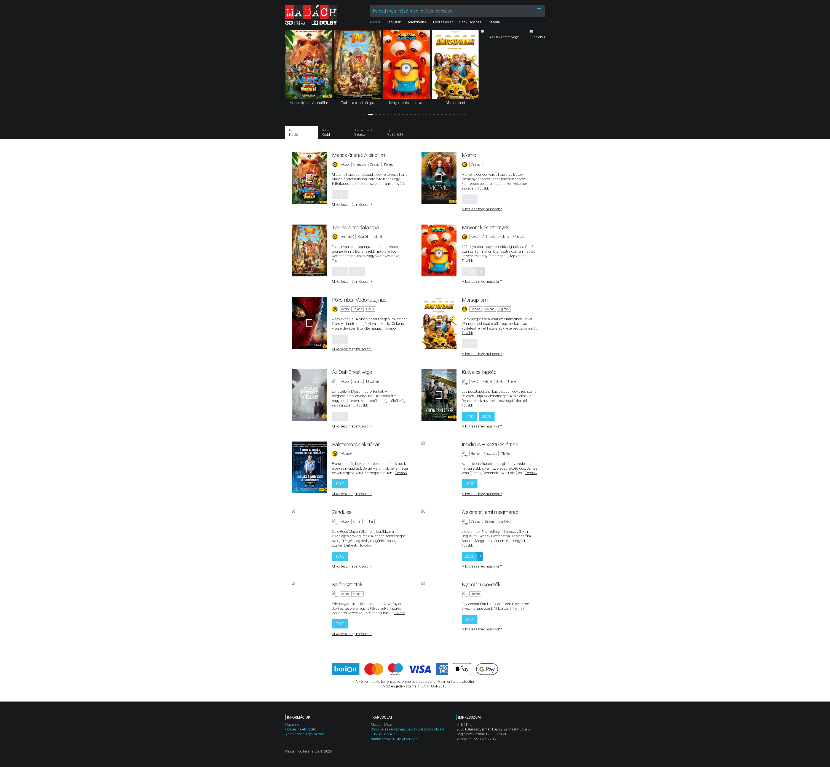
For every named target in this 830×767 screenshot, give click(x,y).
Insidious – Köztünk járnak (490, 444)
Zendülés (341, 512)
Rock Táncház (470, 22)
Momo (469, 155)
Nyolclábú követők (481, 584)
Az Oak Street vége (352, 372)
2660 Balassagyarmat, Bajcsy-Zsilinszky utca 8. (408, 729)
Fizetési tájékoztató (300, 729)
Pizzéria (494, 22)
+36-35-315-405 (383, 734)
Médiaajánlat (443, 22)
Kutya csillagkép (479, 372)
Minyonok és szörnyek (485, 227)
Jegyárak (394, 22)
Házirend (292, 724)
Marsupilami (475, 300)
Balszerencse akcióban (356, 444)
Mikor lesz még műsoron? (352, 205)
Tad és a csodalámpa (355, 227)
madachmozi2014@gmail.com (394, 739)
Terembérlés (417, 22)
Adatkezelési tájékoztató (304, 734)
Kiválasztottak (347, 584)
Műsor (375, 22)
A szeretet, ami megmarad (490, 512)
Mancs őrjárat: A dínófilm (358, 155)
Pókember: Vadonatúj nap (359, 300)
